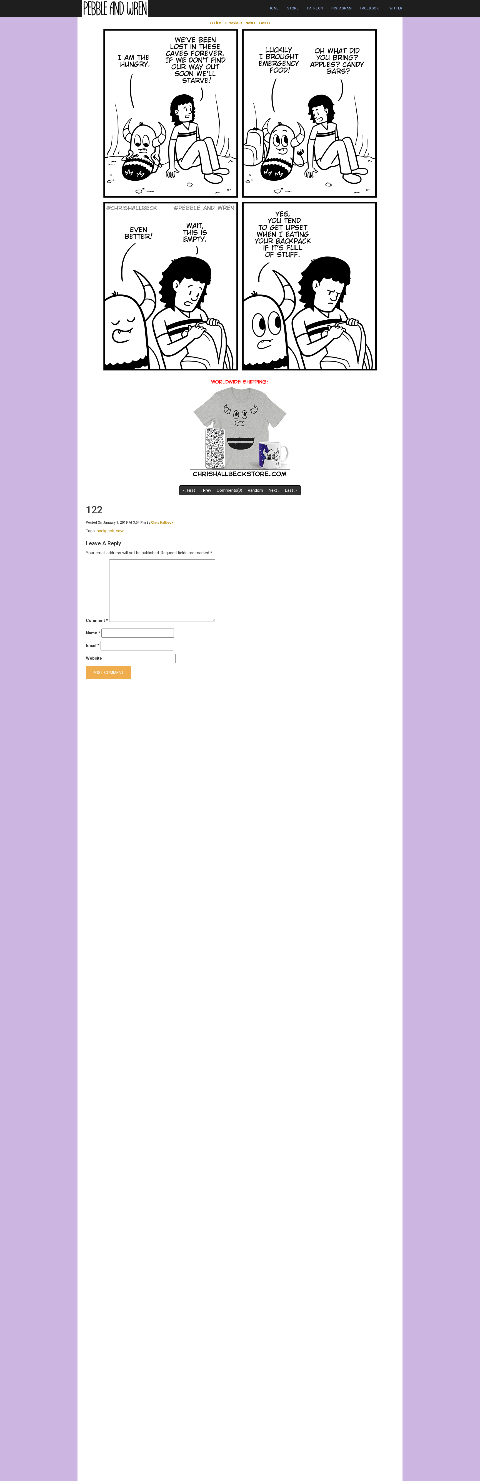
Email (92, 645)
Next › (274, 490)
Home (274, 8)
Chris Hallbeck (162, 522)
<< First (215, 23)
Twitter (394, 8)
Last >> (265, 23)
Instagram (341, 8)
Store (293, 8)
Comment (97, 620)
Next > (251, 23)
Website (94, 658)
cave (120, 530)
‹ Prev (206, 490)
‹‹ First (189, 490)
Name (93, 632)
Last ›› (291, 490)
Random (255, 490)
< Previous (233, 23)
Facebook (369, 8)
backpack (105, 530)
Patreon (315, 8)
